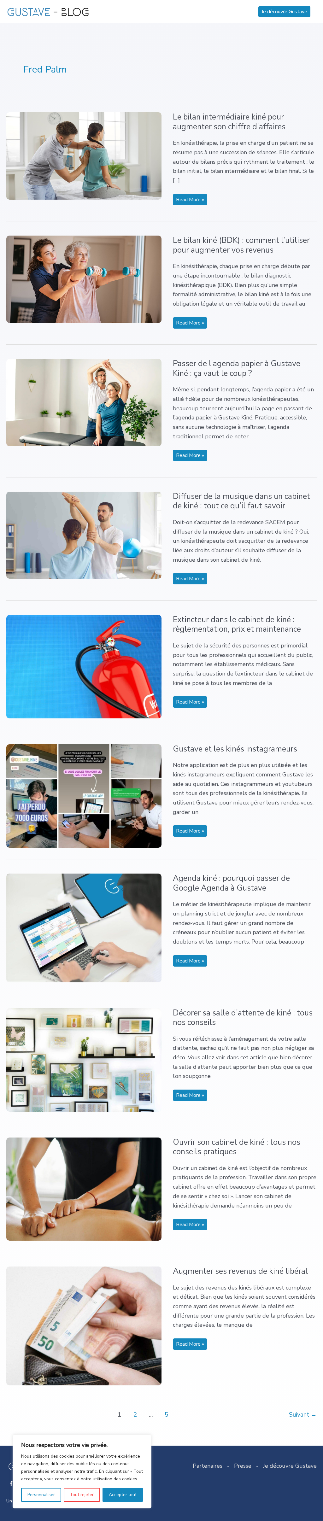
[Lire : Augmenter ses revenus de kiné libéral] (84, 1325)
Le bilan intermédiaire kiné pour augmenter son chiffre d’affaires (229, 122)
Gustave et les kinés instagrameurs (235, 749)
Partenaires (207, 1466)
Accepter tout (123, 1495)
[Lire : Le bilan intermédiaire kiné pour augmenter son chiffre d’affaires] (84, 155)
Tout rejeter (82, 1495)
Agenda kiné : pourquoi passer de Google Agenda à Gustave (231, 883)
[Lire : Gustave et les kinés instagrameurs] (84, 795)
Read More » (190, 200)
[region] (82, 1471)
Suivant (303, 1415)
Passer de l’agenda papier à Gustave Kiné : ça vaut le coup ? (236, 368)
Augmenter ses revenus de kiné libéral (240, 1271)
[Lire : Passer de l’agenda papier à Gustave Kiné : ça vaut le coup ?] (84, 402)
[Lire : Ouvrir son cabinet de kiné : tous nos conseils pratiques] (84, 1188)
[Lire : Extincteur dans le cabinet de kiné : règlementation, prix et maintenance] (84, 666)
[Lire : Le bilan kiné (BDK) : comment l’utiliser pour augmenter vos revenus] (84, 279)
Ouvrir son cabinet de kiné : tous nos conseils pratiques (236, 1147)
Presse (242, 1466)
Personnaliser (41, 1495)
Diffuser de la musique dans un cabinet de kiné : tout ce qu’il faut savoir (241, 501)
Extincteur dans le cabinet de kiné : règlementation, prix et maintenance (237, 624)
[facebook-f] (11, 1483)
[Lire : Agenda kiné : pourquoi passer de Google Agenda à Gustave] (84, 927)
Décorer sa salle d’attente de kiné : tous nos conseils (243, 1018)
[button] (284, 11)
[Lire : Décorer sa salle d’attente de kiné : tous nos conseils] (84, 1059)
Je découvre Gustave (290, 1466)
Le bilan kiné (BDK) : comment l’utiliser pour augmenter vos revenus (241, 245)
